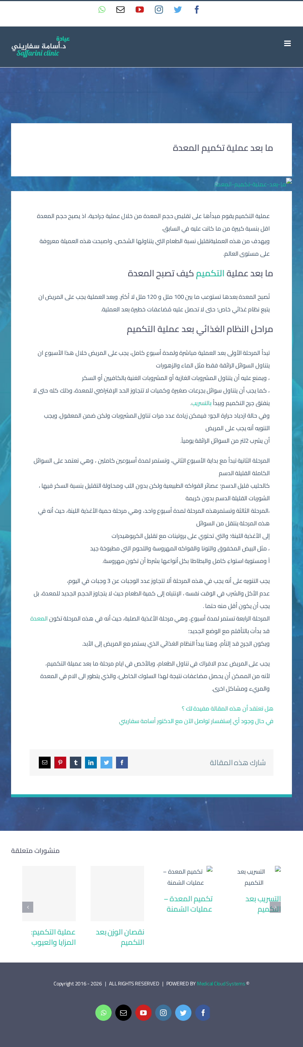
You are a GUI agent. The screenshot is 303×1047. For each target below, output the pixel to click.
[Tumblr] (76, 762)
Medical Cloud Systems (221, 983)
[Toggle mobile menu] (288, 43)
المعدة (39, 618)
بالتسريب (201, 402)
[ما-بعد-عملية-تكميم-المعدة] (253, 184)
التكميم (209, 273)
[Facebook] (122, 762)
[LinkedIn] (91, 762)
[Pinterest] (60, 762)
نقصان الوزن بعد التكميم (117, 893)
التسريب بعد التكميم (254, 877)
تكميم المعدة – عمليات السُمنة (185, 877)
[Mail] (45, 762)
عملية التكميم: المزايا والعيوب (49, 893)
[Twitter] (106, 762)
